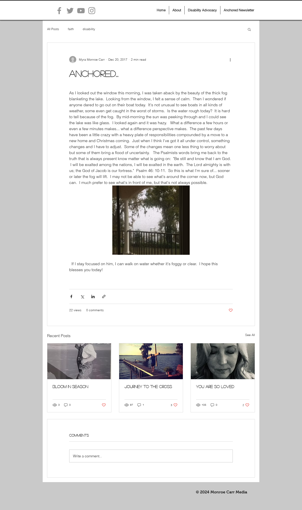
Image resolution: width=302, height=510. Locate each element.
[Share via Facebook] (71, 296)
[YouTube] (81, 10)
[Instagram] (91, 10)
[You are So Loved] (223, 361)
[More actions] (230, 59)
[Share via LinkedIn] (93, 296)
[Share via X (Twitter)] (82, 296)
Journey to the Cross (148, 386)
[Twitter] (70, 10)
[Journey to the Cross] (151, 361)
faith (71, 29)
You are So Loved (215, 386)
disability (89, 29)
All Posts (53, 29)
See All (250, 335)
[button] (249, 29)
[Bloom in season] (79, 361)
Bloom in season (70, 386)
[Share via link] (104, 296)
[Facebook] (59, 10)
